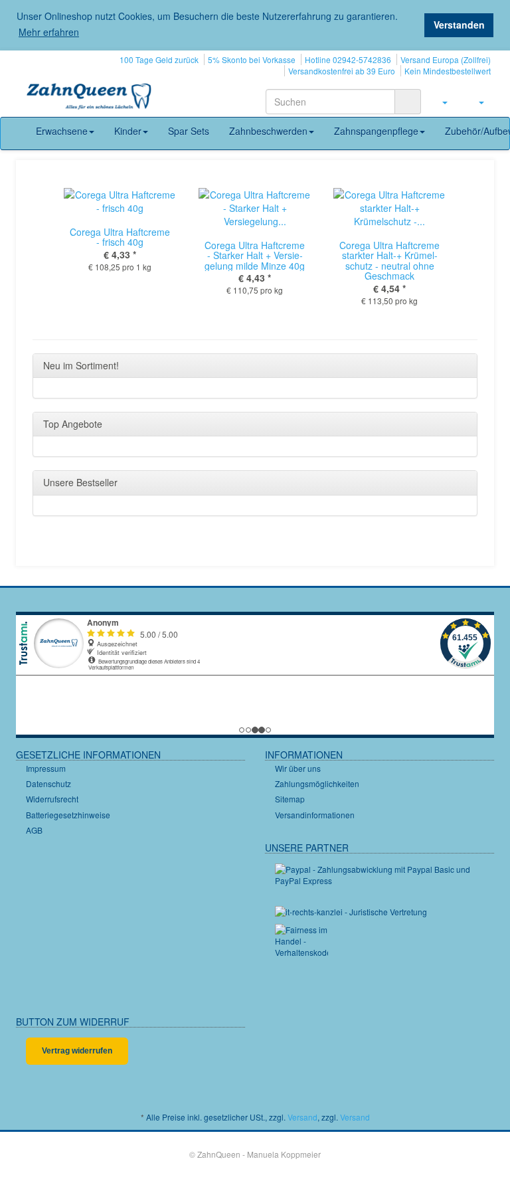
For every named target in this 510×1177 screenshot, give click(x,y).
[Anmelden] (439, 101)
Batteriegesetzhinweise (68, 814)
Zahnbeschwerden (268, 130)
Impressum (46, 768)
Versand (302, 1117)
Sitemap (290, 798)
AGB (34, 830)
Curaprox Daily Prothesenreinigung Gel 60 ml (150, 250)
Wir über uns (298, 768)
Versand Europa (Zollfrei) (445, 59)
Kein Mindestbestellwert (447, 70)
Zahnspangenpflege (376, 130)
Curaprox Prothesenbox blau (285, 236)
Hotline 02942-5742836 (348, 59)
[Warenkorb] (476, 101)
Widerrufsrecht (52, 798)
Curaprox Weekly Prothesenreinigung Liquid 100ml (420, 255)
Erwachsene (62, 130)
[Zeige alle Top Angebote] (463, 424)
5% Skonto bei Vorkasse (252, 59)
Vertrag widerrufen (77, 1050)
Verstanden (459, 24)
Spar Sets (188, 130)
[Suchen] (407, 101)
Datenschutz (48, 783)
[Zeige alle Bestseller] (463, 483)
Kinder (127, 130)
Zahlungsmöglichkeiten (317, 783)
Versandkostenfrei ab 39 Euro (341, 70)
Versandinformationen (315, 814)
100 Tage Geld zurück (159, 59)
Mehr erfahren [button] (49, 32)
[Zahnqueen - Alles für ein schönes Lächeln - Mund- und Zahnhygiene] (89, 97)
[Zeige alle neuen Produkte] (463, 366)
